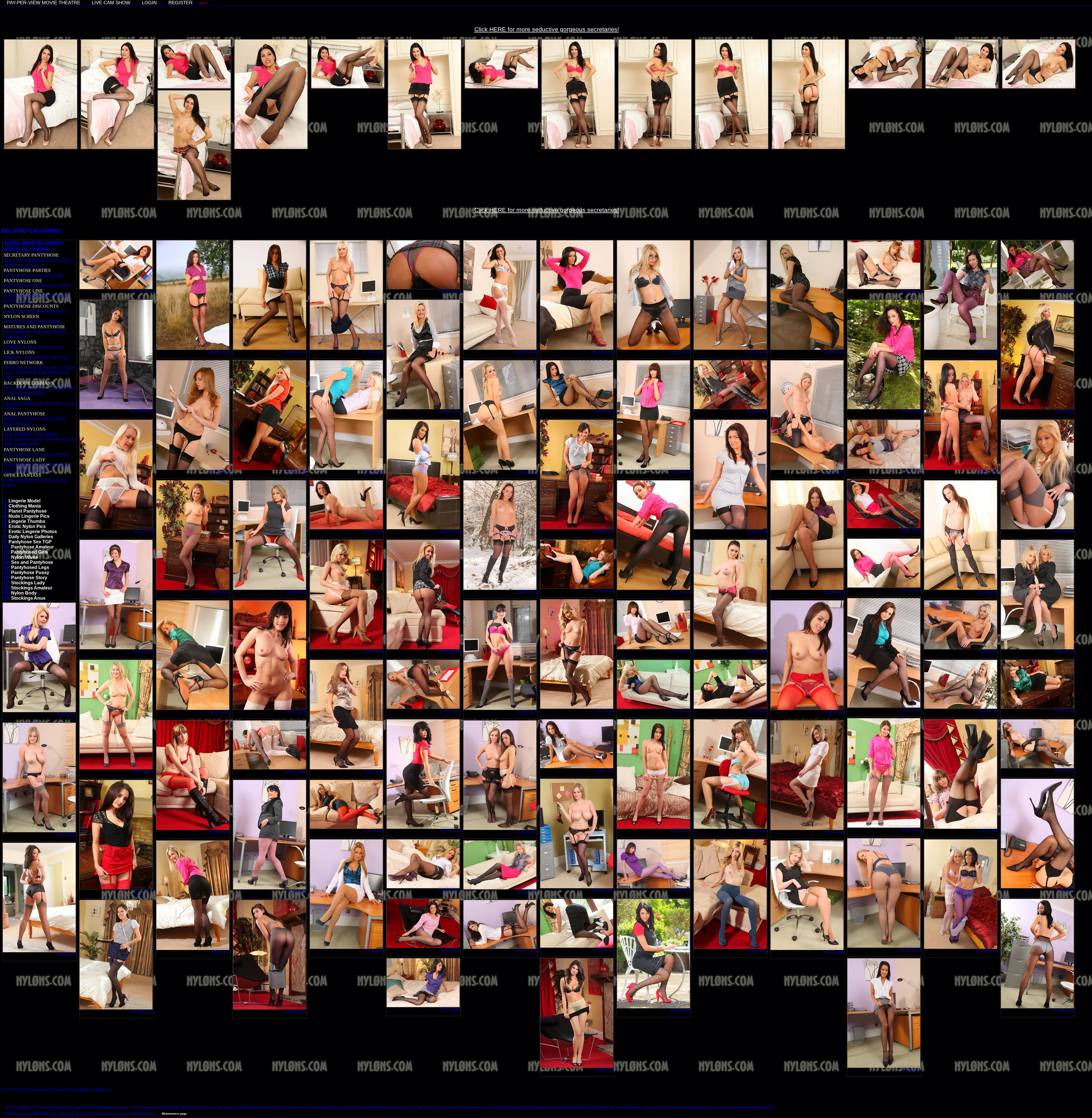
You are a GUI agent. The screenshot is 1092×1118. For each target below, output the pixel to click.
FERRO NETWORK (23, 362)
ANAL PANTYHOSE (24, 413)
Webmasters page (174, 1113)
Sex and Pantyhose (32, 562)
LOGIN (149, 2)
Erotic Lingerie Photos (33, 531)
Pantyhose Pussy (30, 572)
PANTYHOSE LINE (23, 290)
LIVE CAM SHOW (111, 2)
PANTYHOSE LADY (25, 459)
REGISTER (180, 2)
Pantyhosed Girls (29, 552)
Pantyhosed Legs (30, 567)
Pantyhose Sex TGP (30, 541)
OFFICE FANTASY (23, 475)
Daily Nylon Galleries (31, 536)
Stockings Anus (28, 598)
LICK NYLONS (19, 352)
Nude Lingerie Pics (29, 516)
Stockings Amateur (31, 587)
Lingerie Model (24, 500)
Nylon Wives (24, 557)
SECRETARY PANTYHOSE (31, 255)
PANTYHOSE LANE (24, 449)
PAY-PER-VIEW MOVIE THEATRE (43, 2)
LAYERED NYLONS (25, 429)
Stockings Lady (28, 582)
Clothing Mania (25, 506)
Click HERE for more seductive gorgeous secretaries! (546, 29)
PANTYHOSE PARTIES (27, 270)
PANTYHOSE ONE (23, 280)
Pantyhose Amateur (32, 546)
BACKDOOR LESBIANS (28, 383)
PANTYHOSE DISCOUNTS (31, 306)
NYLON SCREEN (21, 316)
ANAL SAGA (17, 398)
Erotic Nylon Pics (27, 526)
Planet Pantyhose (28, 511)
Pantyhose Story (29, 577)
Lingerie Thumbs (27, 521)
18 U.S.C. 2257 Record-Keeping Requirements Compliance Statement (55, 1090)
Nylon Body (24, 593)
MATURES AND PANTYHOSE (34, 326)
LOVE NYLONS (20, 342)
